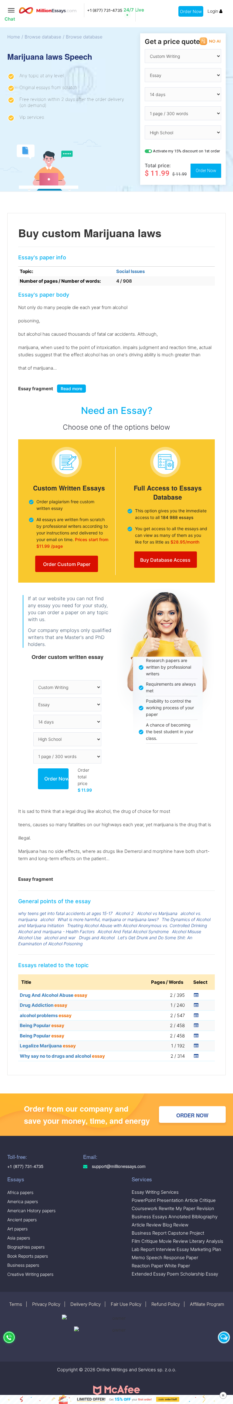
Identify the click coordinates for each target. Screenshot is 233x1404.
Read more (71, 388)
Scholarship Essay (199, 1274)
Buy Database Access (165, 560)
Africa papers (20, 1192)
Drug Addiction (43, 1005)
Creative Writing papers (30, 1274)
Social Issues (130, 271)
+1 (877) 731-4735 (104, 10)
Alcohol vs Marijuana (157, 913)
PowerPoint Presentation (158, 1200)
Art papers (17, 1228)
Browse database (43, 37)
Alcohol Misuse (186, 931)
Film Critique (145, 1241)
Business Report (149, 1233)
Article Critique (200, 1200)
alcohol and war (60, 937)
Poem (173, 1274)
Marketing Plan (205, 1249)
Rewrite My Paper (177, 1208)
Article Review (146, 1225)
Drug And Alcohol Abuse (53, 995)
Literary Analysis (206, 1241)
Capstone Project (186, 1233)
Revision (205, 1208)
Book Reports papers (27, 1256)
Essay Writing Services (155, 1192)
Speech (154, 1257)
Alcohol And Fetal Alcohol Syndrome (133, 931)
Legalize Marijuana (48, 1046)
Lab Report (143, 1249)
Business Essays (149, 1216)
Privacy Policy (46, 1304)
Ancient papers (22, 1219)
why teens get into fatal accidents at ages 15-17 (65, 913)
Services (142, 1179)
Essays (15, 1179)
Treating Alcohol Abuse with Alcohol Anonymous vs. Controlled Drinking (137, 925)
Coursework (144, 1208)
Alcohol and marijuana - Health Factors (56, 931)
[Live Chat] (224, 1337)
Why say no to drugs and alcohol (62, 1056)
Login (213, 11)
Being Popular (42, 1025)
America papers (22, 1201)
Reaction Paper (147, 1266)
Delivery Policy (85, 1304)
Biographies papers (26, 1246)
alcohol (47, 919)
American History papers (31, 1210)
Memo (138, 1257)
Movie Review (173, 1241)
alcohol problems (46, 1015)
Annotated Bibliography (193, 1216)
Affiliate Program (207, 1304)
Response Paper (181, 1257)
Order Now (191, 11)
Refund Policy (165, 1304)
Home (13, 37)
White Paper (177, 1266)
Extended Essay (149, 1274)
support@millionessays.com (118, 1166)
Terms (15, 1304)
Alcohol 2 (125, 913)
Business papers (23, 1265)
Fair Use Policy (126, 1304)
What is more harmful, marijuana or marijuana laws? (108, 919)
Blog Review (175, 1225)
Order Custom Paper (66, 564)
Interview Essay (172, 1249)
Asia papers (18, 1237)
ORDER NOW (192, 1115)
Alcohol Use (29, 937)
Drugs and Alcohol (97, 937)
